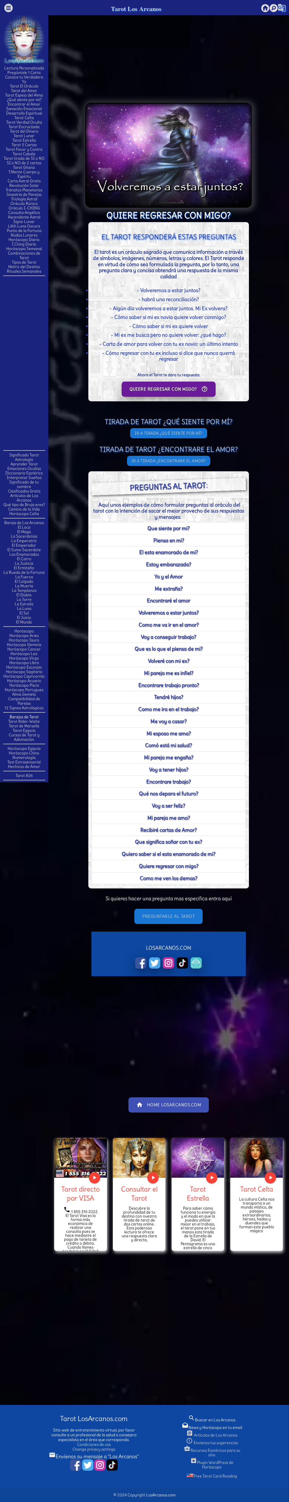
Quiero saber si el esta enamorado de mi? (168, 854)
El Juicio (24, 617)
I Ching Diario (24, 244)
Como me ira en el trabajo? (168, 709)
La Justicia (24, 563)
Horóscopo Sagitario (24, 671)
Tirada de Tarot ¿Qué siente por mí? (169, 421)
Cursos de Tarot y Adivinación (24, 737)
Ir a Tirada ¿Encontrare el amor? (169, 460)
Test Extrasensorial (24, 762)
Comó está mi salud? (168, 745)
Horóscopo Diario (24, 239)
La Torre (24, 599)
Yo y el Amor (168, 576)
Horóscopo (24, 631)
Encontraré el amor (168, 600)
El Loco (24, 527)
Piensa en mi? (168, 540)
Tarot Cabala (24, 153)
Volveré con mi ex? (168, 661)
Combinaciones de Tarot (24, 255)
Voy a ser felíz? (168, 805)
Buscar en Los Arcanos (211, 1419)
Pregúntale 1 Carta (24, 72)
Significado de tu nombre (24, 484)
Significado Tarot (24, 454)
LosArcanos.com (161, 1494)
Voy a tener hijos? (168, 769)
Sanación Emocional (24, 108)
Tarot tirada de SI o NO (24, 158)
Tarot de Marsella (24, 725)
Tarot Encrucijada (24, 126)
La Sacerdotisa (24, 536)
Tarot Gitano (24, 167)
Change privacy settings (94, 1449)
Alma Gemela (24, 694)
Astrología (24, 459)
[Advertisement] (25, 362)
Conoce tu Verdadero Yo (24, 79)
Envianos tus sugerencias (212, 1442)
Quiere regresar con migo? (169, 389)
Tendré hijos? (168, 697)
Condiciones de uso (94, 1444)
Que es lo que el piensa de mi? (169, 648)
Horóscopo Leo (24, 653)
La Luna (24, 608)
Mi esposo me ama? (168, 733)
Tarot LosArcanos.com (94, 1419)
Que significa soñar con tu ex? (168, 841)
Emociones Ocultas (24, 468)
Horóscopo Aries (24, 635)
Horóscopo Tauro (24, 640)
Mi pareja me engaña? (168, 757)
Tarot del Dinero (24, 131)
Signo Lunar (24, 221)
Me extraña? (169, 588)
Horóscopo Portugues (24, 689)
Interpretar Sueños (24, 477)
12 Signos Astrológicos (24, 707)
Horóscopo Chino (24, 753)
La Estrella (24, 604)
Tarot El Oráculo (24, 86)
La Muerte (24, 585)
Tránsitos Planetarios (24, 189)
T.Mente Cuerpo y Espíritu (24, 174)
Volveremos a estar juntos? (169, 612)
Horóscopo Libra (24, 662)
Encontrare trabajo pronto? (168, 685)
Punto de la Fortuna (24, 230)
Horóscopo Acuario (24, 680)
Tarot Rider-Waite (24, 721)
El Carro (24, 558)
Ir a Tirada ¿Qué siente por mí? (169, 433)
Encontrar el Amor (24, 104)
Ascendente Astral (24, 217)
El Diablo (24, 594)
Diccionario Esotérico (24, 473)
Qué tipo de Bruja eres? (24, 504)
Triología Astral (24, 199)
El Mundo (24, 622)
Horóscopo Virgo (24, 658)
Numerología (24, 757)
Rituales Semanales (24, 271)
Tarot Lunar (24, 135)
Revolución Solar (24, 185)
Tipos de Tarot (24, 262)
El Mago (24, 531)
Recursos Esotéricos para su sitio (212, 1452)
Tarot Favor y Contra (24, 149)
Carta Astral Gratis (24, 180)
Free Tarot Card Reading (215, 1476)
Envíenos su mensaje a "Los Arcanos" (94, 1456)
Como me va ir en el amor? (169, 624)
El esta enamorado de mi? (168, 552)
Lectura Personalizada (24, 68)
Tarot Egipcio (24, 730)
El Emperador (24, 545)
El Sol (24, 613)
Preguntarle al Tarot (168, 916)
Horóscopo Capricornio (24, 676)
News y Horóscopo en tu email (212, 1427)
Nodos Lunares (24, 235)
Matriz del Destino (24, 266)
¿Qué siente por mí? (24, 99)
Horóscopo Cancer (24, 649)
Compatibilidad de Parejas (24, 701)
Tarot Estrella (24, 140)
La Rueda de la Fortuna (24, 572)
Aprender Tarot (24, 464)
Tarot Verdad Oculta (24, 122)
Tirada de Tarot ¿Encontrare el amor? (168, 449)
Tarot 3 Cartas (24, 144)
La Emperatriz (24, 540)
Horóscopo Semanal (24, 248)
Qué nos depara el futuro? (168, 793)
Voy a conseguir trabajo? (168, 637)
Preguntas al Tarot (168, 486)
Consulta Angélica (24, 212)
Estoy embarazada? (168, 564)
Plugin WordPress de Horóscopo (211, 1465)
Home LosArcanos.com (168, 1105)
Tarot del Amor (24, 90)
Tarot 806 (24, 775)
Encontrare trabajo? (168, 781)
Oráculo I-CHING (24, 208)
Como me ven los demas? (168, 878)
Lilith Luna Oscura (24, 226)
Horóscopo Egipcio (24, 748)
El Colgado (24, 581)
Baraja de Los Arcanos (24, 522)
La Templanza (24, 590)
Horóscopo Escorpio (24, 667)
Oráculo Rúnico (24, 203)
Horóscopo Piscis (24, 685)
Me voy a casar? (168, 721)
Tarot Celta (24, 117)
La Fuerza (24, 576)
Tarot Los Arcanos (136, 8)
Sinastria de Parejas (23, 194)
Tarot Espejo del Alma (24, 95)
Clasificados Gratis (24, 491)
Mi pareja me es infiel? (168, 673)
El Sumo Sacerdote (24, 549)
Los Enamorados (24, 554)
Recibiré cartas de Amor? (168, 830)
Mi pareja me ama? (168, 818)
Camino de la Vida (24, 509)
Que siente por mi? (168, 528)
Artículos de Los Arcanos (24, 498)
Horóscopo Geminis (24, 644)
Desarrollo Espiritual (24, 113)
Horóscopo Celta (24, 513)
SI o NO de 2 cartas (24, 162)
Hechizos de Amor (24, 766)
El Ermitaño (24, 567)
